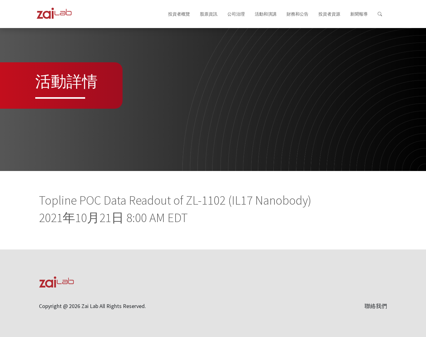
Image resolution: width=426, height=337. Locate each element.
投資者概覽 (179, 14)
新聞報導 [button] (359, 14)
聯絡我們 (376, 306)
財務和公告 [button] (297, 14)
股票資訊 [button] (208, 14)
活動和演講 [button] (266, 14)
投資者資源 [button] (329, 14)
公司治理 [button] (236, 14)
